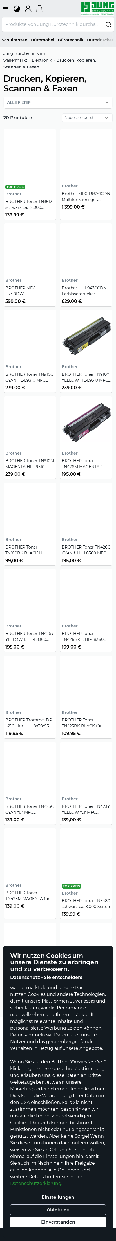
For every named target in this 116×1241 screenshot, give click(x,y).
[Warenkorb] (39, 9)
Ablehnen (58, 1209)
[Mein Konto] (28, 9)
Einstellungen (58, 1197)
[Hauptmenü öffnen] (5, 9)
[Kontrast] (17, 9)
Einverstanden (58, 1222)
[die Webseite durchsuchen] (108, 24)
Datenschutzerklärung (35, 1183)
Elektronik (42, 60)
